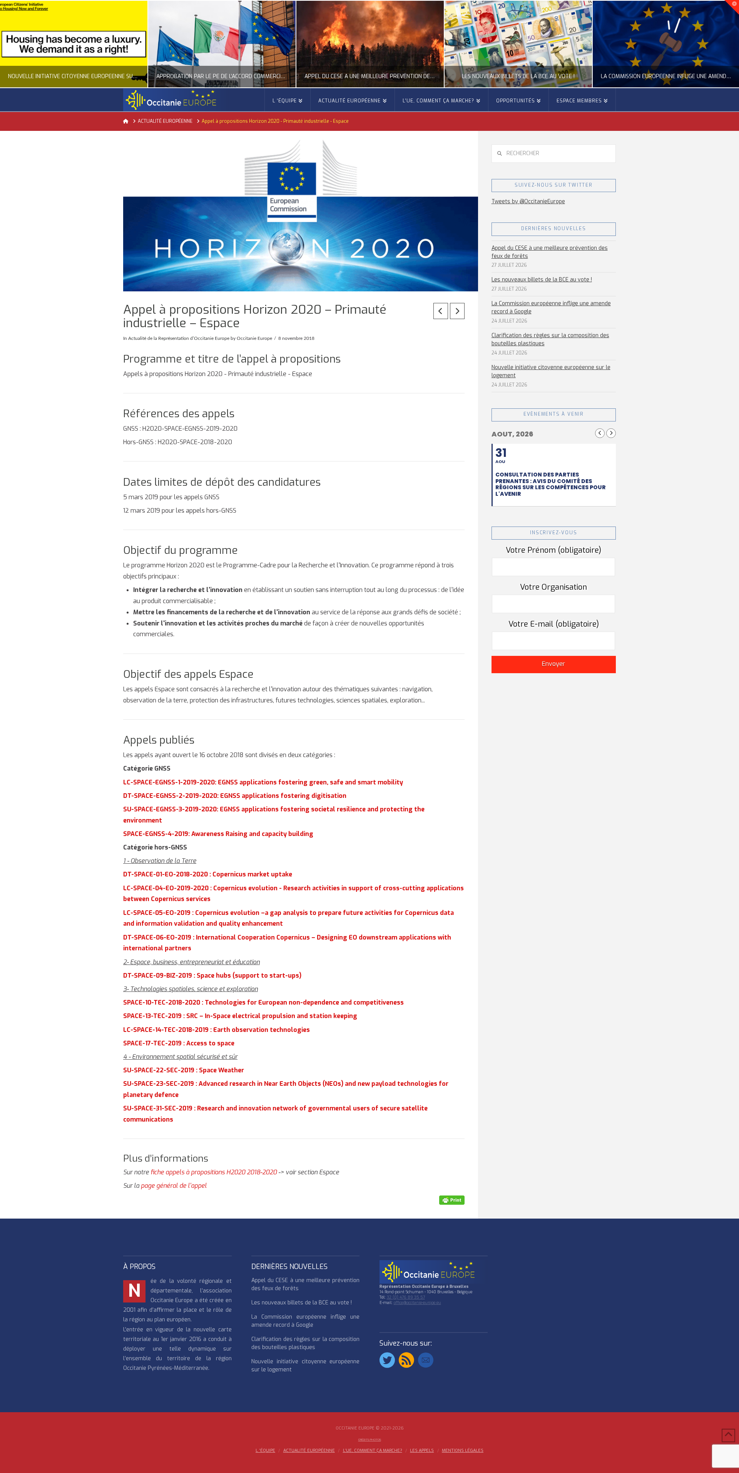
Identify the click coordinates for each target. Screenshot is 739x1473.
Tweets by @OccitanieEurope (528, 201)
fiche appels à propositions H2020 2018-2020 (213, 1172)
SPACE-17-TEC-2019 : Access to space (178, 1043)
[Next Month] (611, 433)
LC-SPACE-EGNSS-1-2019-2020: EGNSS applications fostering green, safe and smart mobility (263, 782)
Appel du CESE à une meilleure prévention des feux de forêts (550, 252)
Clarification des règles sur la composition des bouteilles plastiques (550, 339)
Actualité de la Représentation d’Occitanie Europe (178, 338)
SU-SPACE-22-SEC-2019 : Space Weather (183, 1070)
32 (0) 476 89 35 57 (406, 1297)
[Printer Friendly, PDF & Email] (452, 1199)
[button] (731, 7)
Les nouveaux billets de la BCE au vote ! (542, 279)
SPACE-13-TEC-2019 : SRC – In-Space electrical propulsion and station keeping (240, 1016)
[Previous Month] (600, 433)
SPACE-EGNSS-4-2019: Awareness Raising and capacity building (218, 834)
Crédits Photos (369, 1440)
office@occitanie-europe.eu (417, 1302)
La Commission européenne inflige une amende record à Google (551, 307)
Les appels (422, 1450)
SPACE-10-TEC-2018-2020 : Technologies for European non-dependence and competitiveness (263, 1002)
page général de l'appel (174, 1186)
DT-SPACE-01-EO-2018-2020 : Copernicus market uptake (207, 874)
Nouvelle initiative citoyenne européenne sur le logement (551, 371)
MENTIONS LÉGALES (462, 1450)
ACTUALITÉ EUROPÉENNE (309, 1450)
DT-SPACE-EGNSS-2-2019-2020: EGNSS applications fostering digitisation (234, 796)
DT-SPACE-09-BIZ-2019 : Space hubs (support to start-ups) (212, 975)
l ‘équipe (265, 1450)
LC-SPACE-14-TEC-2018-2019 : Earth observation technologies (216, 1030)
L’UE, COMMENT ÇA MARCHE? (372, 1450)
